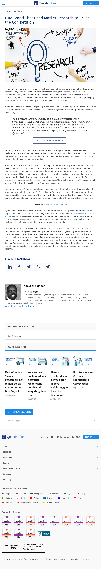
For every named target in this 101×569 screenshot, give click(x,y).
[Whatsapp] (38, 267)
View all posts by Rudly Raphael (20, 306)
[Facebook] (19, 267)
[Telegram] (48, 267)
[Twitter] (29, 267)
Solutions (7, 474)
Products (7, 452)
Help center (65, 437)
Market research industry (57, 204)
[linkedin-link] (47, 437)
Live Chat (76, 437)
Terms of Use (75, 559)
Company (7, 480)
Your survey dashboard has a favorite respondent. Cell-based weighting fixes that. (37, 384)
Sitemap (48, 559)
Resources (7, 457)
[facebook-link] (36, 437)
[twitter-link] (42, 437)
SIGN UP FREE (90, 3)
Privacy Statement (60, 559)
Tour (5, 446)
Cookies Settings (89, 559)
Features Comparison (12, 468)
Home (7, 11)
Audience (18, 11)
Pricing (6, 463)
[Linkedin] (10, 267)
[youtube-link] (52, 437)
